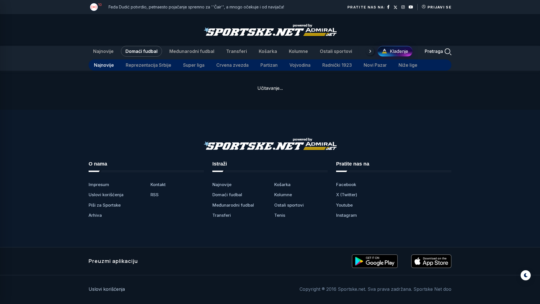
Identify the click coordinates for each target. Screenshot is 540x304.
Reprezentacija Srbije (148, 65)
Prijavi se (439, 7)
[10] (94, 7)
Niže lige (408, 65)
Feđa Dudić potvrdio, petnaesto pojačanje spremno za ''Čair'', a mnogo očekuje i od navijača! (196, 7)
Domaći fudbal (141, 51)
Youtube (344, 205)
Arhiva (95, 215)
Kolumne (298, 51)
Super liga (193, 65)
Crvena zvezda (232, 65)
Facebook (346, 184)
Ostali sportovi (336, 51)
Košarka (268, 51)
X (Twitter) (346, 194)
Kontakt (158, 184)
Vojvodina (299, 65)
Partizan (269, 65)
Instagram (346, 215)
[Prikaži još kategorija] (370, 51)
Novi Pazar (375, 65)
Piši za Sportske (105, 205)
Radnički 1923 (337, 65)
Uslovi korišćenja (106, 194)
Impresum (99, 184)
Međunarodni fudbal (191, 51)
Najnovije (103, 51)
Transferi (236, 51)
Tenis (279, 215)
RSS (154, 194)
